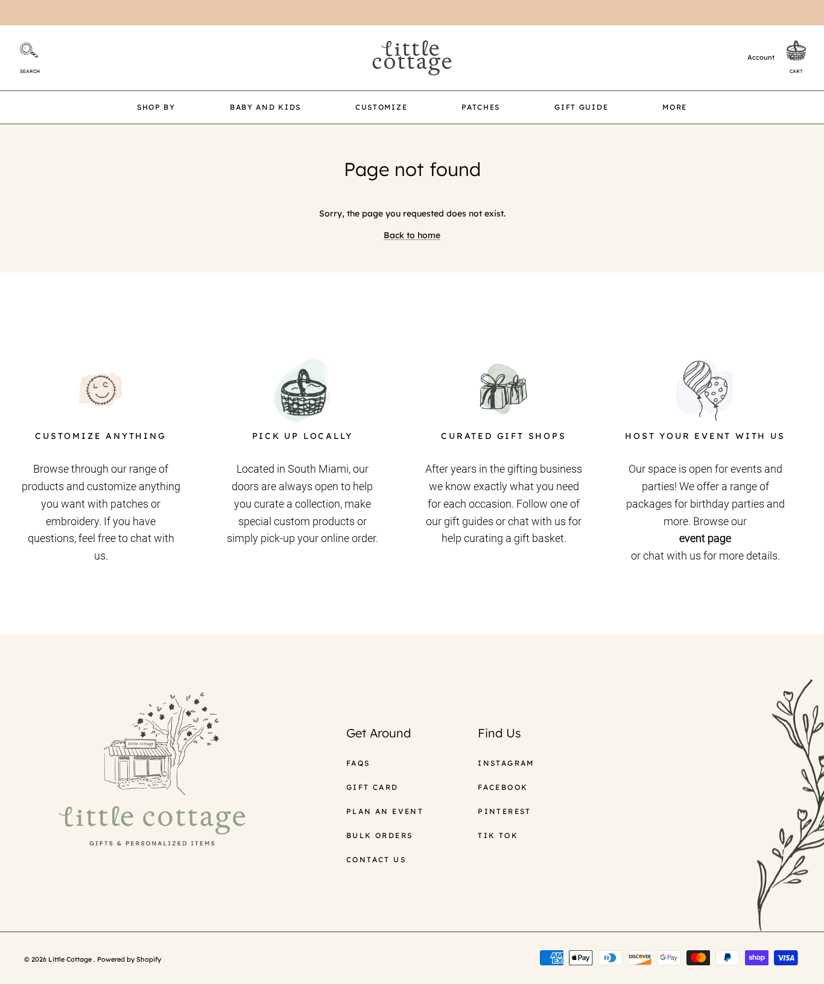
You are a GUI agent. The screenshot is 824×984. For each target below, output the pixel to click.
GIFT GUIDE (581, 107)
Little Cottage (70, 959)
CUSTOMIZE (381, 107)
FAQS (358, 763)
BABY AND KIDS (265, 107)
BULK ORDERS (379, 835)
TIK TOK (498, 835)
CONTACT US (376, 859)
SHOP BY (156, 107)
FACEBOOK (503, 787)
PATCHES (480, 107)
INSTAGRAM (506, 763)
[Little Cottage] (412, 57)
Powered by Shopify (129, 959)
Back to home (412, 235)
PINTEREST (504, 811)
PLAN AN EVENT (384, 811)
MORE (674, 107)
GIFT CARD (372, 787)
